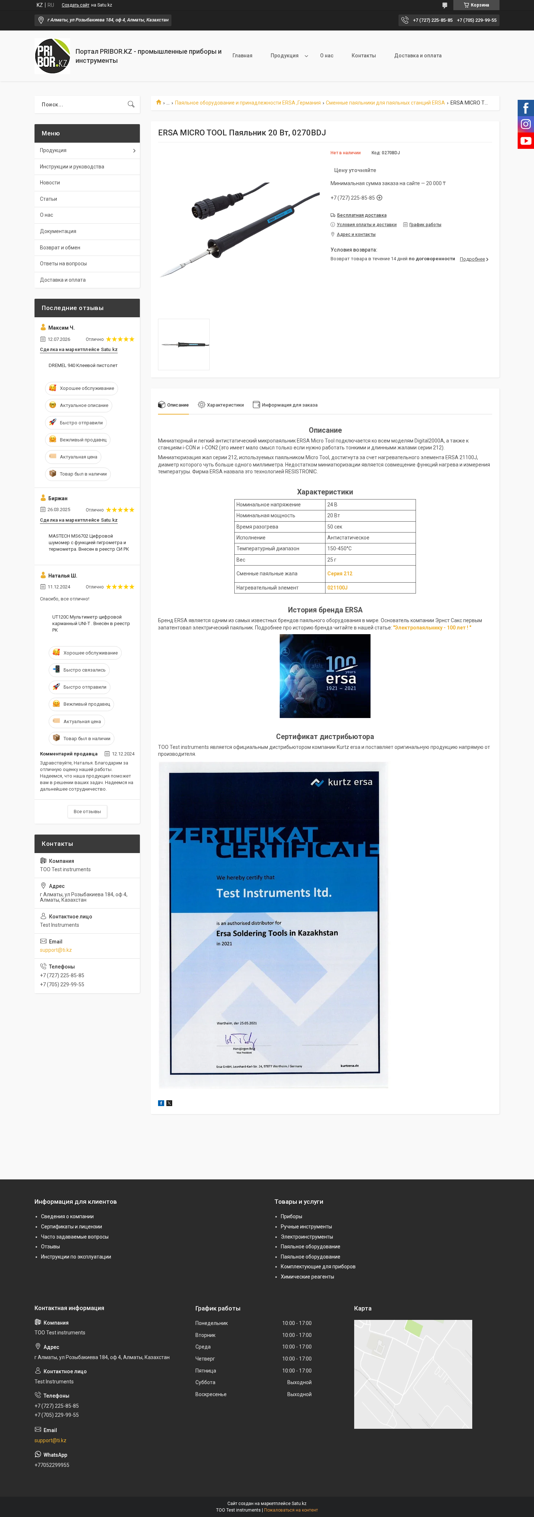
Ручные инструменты (306, 1226)
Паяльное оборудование (310, 1246)
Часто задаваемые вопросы (75, 1237)
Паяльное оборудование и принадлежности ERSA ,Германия (248, 103)
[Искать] (131, 104)
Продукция (285, 55)
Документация (58, 231)
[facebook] (161, 1104)
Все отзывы (87, 811)
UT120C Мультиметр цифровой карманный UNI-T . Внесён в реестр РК (91, 623)
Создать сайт (75, 5)
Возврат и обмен (60, 247)
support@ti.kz (56, 950)
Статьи (48, 199)
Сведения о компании (67, 1216)
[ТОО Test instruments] (52, 56)
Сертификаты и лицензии (71, 1226)
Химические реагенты (307, 1277)
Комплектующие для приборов (318, 1266)
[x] (169, 1104)
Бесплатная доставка (362, 215)
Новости (50, 182)
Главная (242, 55)
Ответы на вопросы (63, 263)
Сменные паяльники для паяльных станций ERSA (385, 103)
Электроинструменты (307, 1237)
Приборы (291, 1216)
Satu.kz (299, 1503)
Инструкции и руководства (72, 167)
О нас (326, 55)
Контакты (364, 55)
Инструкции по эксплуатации (76, 1257)
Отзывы (50, 1246)
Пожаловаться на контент (291, 1510)
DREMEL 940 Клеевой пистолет (83, 365)
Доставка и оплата (418, 55)
